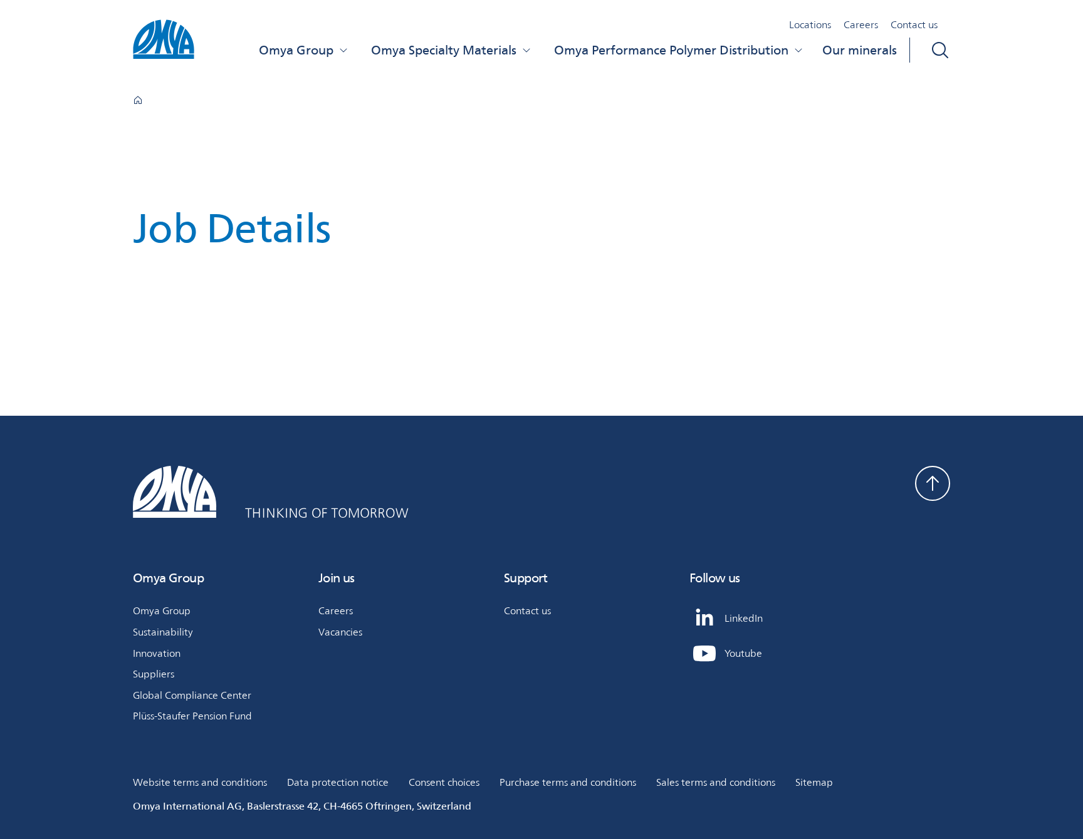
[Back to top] (932, 483)
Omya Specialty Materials (443, 50)
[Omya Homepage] (138, 100)
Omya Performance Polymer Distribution (671, 50)
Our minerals (859, 50)
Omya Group (296, 50)
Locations (810, 25)
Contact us (914, 25)
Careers (861, 25)
